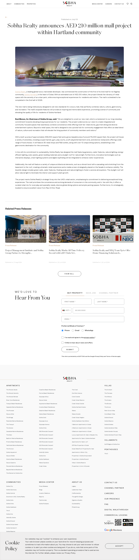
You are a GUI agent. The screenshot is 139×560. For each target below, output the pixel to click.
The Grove (107, 407)
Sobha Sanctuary (11, 490)
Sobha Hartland (31, 94)
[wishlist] (127, 3)
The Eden (9, 435)
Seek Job (91, 293)
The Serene (9, 428)
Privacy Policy (70, 553)
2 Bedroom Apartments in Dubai (81, 428)
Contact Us (110, 482)
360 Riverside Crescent (46, 431)
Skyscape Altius (43, 397)
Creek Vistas (42, 466)
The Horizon (10, 449)
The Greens (107, 400)
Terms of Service (111, 356)
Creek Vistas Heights (78, 417)
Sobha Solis (42, 417)
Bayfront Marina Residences (14, 438)
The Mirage (9, 417)
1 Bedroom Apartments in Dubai (81, 424)
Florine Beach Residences (46, 393)
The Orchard (108, 390)
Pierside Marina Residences (14, 466)
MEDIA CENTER (97, 4)
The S (106, 453)
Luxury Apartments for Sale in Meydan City (85, 435)
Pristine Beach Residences (14, 442)
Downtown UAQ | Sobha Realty (15, 497)
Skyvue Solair (43, 400)
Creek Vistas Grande (78, 403)
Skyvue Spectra (11, 463)
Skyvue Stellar (10, 456)
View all (69, 274)
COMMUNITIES (19, 4)
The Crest (75, 390)
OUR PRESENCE (112, 499)
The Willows (108, 397)
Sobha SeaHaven (44, 459)
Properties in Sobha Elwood (80, 459)
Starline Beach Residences (14, 459)
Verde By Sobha (43, 452)
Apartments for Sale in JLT (80, 442)
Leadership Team (77, 490)
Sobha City (9, 486)
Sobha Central (10, 493)
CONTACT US (119, 4)
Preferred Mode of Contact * (73, 326)
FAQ (106, 504)
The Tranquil (10, 424)
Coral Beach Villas (109, 414)
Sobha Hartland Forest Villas (112, 435)
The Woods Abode (11, 390)
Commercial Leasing (115, 515)
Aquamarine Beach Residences (48, 403)
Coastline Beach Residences (47, 390)
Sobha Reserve (108, 421)
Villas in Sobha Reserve (79, 463)
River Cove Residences (13, 400)
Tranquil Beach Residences (14, 403)
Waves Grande (76, 414)
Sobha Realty (20, 92)
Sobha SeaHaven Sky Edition (80, 421)
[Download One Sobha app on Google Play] (128, 524)
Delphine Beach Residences (47, 410)
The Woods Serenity (12, 393)
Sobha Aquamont (11, 452)
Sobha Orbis (42, 428)
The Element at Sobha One (14, 473)
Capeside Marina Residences (14, 407)
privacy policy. (89, 337)
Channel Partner (108, 293)
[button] (131, 4)
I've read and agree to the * (80, 337)
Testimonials (43, 500)
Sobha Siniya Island (12, 524)
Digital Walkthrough (116, 509)
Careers (109, 493)
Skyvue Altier (10, 414)
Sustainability (76, 504)
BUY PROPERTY (75, 293)
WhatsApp (89, 330)
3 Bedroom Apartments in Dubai (81, 431)
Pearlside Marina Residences (14, 421)
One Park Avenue (77, 393)
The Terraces (108, 393)
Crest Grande (76, 397)
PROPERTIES (31, 4)
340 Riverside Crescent (46, 438)
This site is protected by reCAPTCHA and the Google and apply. (91, 356)
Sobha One (42, 456)
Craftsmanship (76, 493)
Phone (67, 330)
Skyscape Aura (43, 421)
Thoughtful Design (77, 497)
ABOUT (9, 4)
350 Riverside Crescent (46, 435)
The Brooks (107, 403)
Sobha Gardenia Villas (110, 428)
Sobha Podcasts (44, 504)
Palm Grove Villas (109, 410)
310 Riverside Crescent (46, 449)
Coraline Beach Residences (47, 407)
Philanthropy (76, 507)
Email (77, 330)
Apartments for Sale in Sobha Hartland (83, 438)
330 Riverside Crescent (46, 442)
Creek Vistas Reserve (78, 400)
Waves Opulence (44, 463)
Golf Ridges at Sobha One (112, 444)
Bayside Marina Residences (14, 470)
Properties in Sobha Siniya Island (82, 456)
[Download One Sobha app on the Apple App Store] (128, 520)
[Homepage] (69, 3)
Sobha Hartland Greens (79, 407)
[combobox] (66, 310)
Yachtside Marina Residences (14, 445)
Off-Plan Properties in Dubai (80, 445)
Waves (74, 410)
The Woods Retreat (12, 397)
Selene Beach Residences (46, 414)
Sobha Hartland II (11, 528)
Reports (41, 497)
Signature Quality (77, 500)
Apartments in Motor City (79, 452)
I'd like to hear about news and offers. (79, 343)
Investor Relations (44, 493)
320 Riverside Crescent (46, 445)
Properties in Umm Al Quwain (81, 466)
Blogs (40, 490)
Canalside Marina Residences (14, 431)
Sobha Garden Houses (111, 431)
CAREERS (108, 4)
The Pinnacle (10, 410)
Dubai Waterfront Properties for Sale (83, 449)
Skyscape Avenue (44, 424)
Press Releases (43, 486)
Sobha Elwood (108, 417)
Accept (119, 546)
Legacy (74, 486)
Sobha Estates (108, 424)
